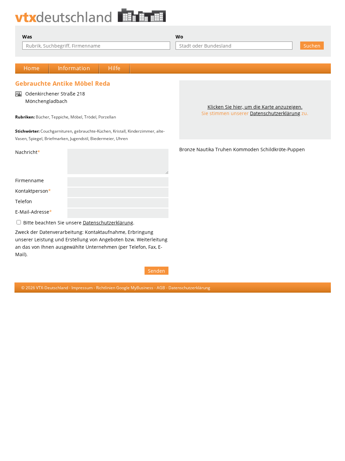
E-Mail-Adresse (33, 212)
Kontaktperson (33, 191)
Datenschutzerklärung (108, 222)
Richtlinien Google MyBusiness (124, 288)
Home (32, 68)
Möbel (76, 117)
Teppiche (59, 117)
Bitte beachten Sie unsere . (78, 222)
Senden (156, 271)
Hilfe (114, 68)
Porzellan (107, 117)
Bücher (42, 117)
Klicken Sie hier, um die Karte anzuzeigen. (255, 107)
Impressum (82, 288)
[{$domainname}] (172, 15)
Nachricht (27, 152)
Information (74, 68)
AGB (161, 288)
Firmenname (29, 180)
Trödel (90, 117)
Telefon (23, 201)
